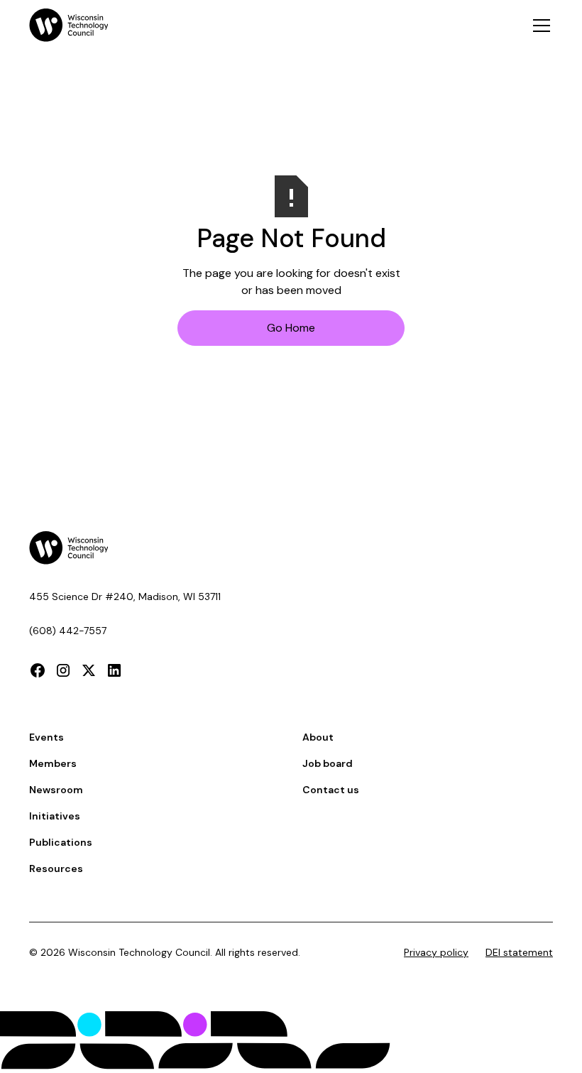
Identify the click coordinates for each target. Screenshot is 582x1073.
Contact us (330, 789)
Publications (60, 842)
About (318, 737)
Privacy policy (436, 952)
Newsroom (56, 789)
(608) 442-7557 (67, 630)
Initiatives (54, 816)
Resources (56, 868)
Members (53, 763)
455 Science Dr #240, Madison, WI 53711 (125, 596)
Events (46, 737)
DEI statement (519, 952)
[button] (539, 26)
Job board (327, 763)
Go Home (291, 327)
